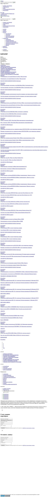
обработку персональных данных (28, 445)
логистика (8, 34)
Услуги (4, 32)
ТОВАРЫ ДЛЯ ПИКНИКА (7, 68)
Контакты (5, 47)
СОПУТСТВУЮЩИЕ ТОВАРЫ (8, 73)
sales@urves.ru (4, 14)
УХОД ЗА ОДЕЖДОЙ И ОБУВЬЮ (8, 69)
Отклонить (7, 495)
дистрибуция (8, 33)
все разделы (3, 65)
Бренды (4, 31)
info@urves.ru (6, 389)
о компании (5, 38)
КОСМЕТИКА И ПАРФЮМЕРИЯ (8, 67)
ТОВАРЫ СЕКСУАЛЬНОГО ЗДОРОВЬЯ (10, 74)
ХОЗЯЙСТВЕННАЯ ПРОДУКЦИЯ (8, 72)
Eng (3, 12)
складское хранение (10, 36)
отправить (3, 445)
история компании (10, 40)
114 (4, 347)
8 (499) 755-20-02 (6, 388)
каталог (4, 29)
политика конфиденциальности (10, 384)
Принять (2, 495)
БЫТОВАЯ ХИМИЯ (5, 70)
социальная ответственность (12, 42)
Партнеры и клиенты (7, 382)
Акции (4, 30)
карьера (7, 45)
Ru (1, 12)
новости (5, 46)
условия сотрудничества (11, 41)
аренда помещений (10, 37)
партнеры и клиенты (10, 44)
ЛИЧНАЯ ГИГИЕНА (5, 66)
